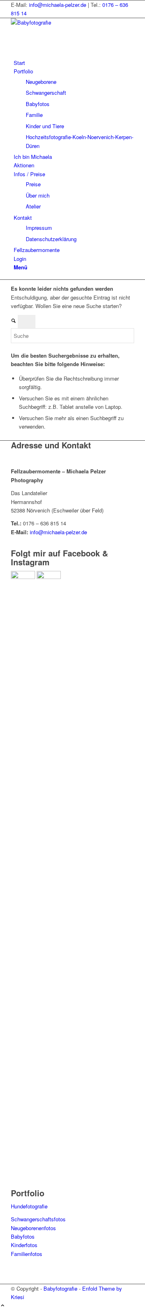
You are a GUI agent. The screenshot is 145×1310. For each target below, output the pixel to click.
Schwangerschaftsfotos (38, 1219)
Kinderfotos (24, 1245)
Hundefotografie (29, 1206)
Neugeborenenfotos (33, 1228)
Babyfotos (23, 1236)
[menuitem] (74, 62)
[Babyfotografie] (71, 22)
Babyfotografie (60, 1288)
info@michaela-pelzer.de (57, 4)
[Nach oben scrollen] (2, 1306)
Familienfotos (26, 1254)
